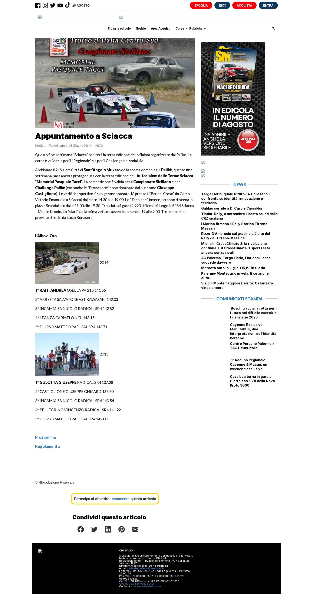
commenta (120, 498)
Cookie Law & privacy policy (137, 583)
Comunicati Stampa (239, 298)
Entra (268, 5)
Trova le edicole (119, 28)
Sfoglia (201, 5)
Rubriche (195, 28)
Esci (222, 5)
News (239, 184)
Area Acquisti (161, 28)
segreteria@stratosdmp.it (149, 586)
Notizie (141, 28)
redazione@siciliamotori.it (145, 568)
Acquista (244, 5)
